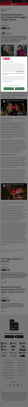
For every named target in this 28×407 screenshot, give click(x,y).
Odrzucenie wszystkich (8, 88)
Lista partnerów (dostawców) (7, 81)
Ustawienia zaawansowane (14, 85)
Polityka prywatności (20, 71)
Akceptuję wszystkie (20, 88)
